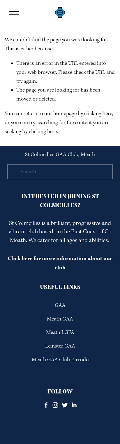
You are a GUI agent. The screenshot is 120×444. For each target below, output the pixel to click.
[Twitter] (65, 405)
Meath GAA (60, 319)
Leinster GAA (60, 346)
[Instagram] (55, 405)
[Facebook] (46, 405)
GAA (60, 305)
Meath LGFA (60, 332)
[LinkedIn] (74, 405)
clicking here (98, 113)
